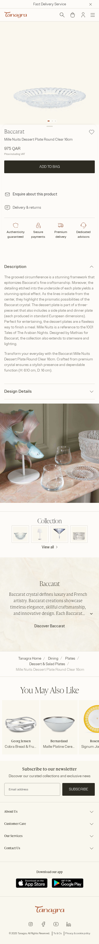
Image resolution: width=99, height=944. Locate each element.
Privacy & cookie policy (77, 933)
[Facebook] (43, 923)
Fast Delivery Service (49, 4)
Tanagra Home (29, 658)
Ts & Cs (57, 933)
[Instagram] (30, 923)
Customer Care (15, 824)
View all (48, 547)
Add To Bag (49, 166)
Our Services (13, 836)
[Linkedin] (68, 923)
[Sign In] (83, 15)
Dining (53, 658)
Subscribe (78, 789)
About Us (10, 811)
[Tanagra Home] (15, 15)
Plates (70, 658)
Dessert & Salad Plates (47, 663)
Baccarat (14, 132)
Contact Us (12, 848)
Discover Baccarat (49, 626)
